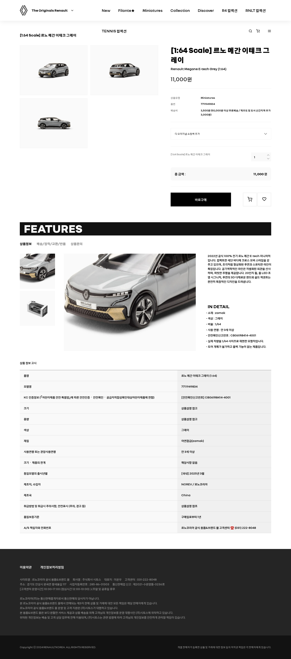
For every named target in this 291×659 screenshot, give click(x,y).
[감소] (268, 159)
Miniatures (153, 10)
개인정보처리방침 (52, 567)
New (106, 10)
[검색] (250, 31)
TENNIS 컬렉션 (114, 30)
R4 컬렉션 (230, 10)
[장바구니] (258, 31)
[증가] (268, 155)
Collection (180, 10)
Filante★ (126, 10)
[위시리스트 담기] (264, 199)
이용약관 (26, 567)
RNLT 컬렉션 (255, 10)
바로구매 (201, 199)
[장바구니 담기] (250, 199)
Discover (206, 10)
